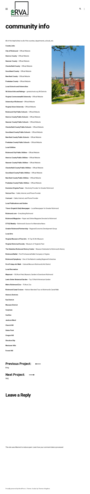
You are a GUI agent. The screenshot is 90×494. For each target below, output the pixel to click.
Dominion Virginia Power (14, 188)
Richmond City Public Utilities (16, 152)
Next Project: (15, 376)
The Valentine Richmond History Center (19, 249)
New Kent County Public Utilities (17, 178)
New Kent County (11, 76)
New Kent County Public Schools (17, 137)
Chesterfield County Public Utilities (18, 168)
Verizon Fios (10, 193)
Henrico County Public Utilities (16, 158)
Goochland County (12, 71)
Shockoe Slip (10, 340)
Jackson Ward (10, 320)
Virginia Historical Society (15, 244)
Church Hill (9, 325)
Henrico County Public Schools (16, 117)
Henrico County (11, 56)
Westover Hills (10, 345)
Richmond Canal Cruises (14, 290)
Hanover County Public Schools (16, 122)
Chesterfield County (12, 66)
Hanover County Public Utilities (16, 163)
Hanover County (11, 61)
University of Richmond (13, 102)
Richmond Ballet (11, 254)
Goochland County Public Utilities (17, 173)
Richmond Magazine (13, 218)
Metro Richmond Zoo (13, 285)
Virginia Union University (14, 107)
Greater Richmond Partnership (16, 229)
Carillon (8, 315)
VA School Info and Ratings (15, 91)
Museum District (11, 305)
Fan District (9, 300)
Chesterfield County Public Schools (18, 127)
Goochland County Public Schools (17, 132)
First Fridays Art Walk (13, 264)
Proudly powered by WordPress (15, 488)
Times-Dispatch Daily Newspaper (17, 208)
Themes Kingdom (44, 488)
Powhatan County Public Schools (17, 142)
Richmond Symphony (13, 259)
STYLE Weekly (10, 224)
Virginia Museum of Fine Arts (16, 239)
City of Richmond (11, 51)
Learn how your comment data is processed (48, 447)
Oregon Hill (9, 335)
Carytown (8, 310)
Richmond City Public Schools (16, 112)
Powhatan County (11, 81)
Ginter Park (9, 330)
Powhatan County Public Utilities (17, 183)
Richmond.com (11, 213)
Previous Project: (18, 365)
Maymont (8, 274)
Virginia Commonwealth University (18, 97)
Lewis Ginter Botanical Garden (16, 279)
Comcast (8, 198)
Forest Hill (9, 351)
